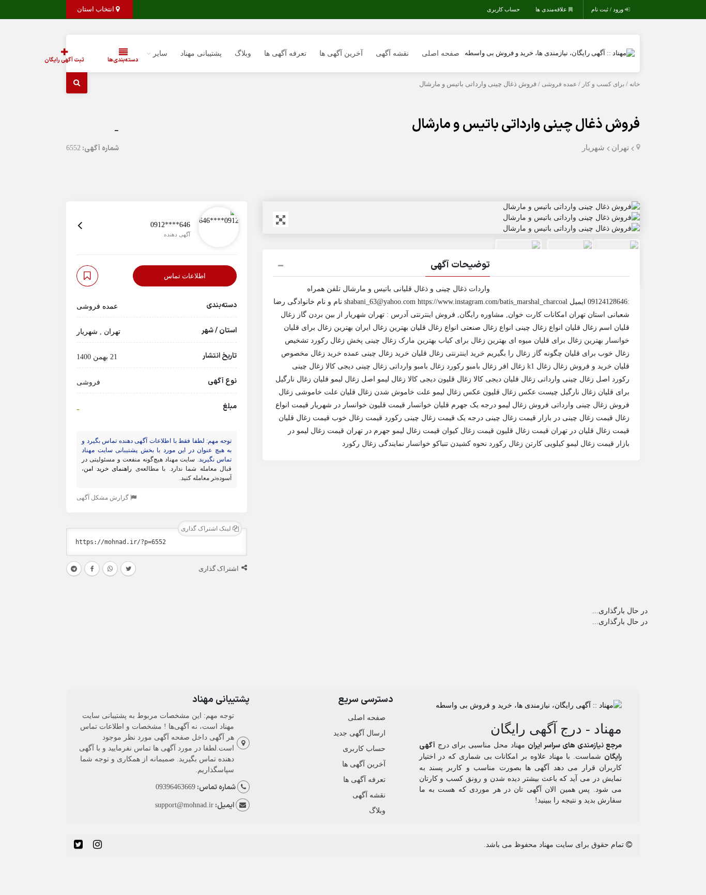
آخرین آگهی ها (341, 53)
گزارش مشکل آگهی (103, 498)
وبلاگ (243, 53)
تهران (620, 147)
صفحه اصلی (440, 53)
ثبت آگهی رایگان (64, 60)
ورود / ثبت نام (608, 9)
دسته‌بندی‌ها (123, 60)
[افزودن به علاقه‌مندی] (87, 275)
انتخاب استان (96, 9)
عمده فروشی (559, 84)
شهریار (593, 147)
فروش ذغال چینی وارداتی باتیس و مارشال (526, 125)
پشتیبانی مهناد (201, 53)
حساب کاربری (503, 9)
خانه (635, 84)
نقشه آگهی (392, 53)
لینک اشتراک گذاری (207, 529)
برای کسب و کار (603, 84)
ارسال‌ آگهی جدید (359, 733)
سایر (160, 53)
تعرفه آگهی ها (285, 53)
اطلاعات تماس (185, 276)
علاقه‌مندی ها (552, 9)
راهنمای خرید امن (108, 469)
